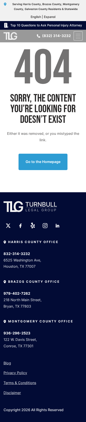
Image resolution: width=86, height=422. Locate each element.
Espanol (49, 17)
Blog (7, 363)
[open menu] (78, 35)
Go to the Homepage (43, 161)
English (36, 17)
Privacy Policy (15, 373)
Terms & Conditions (20, 383)
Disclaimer (12, 393)
